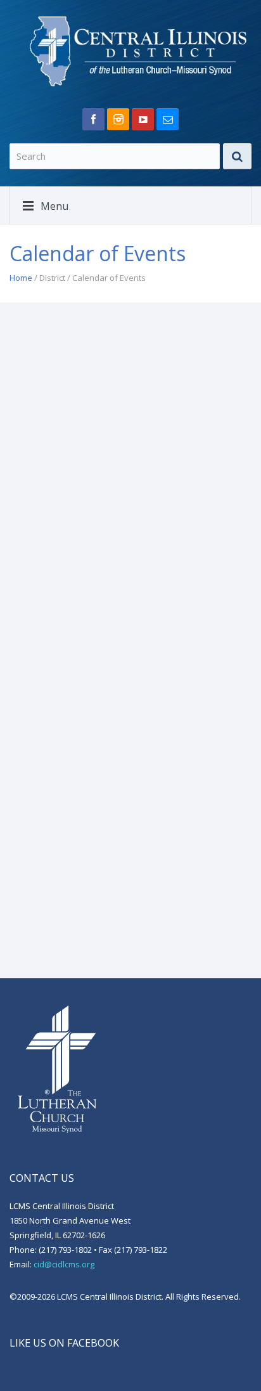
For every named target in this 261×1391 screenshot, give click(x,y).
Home (21, 277)
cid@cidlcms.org (64, 1264)
